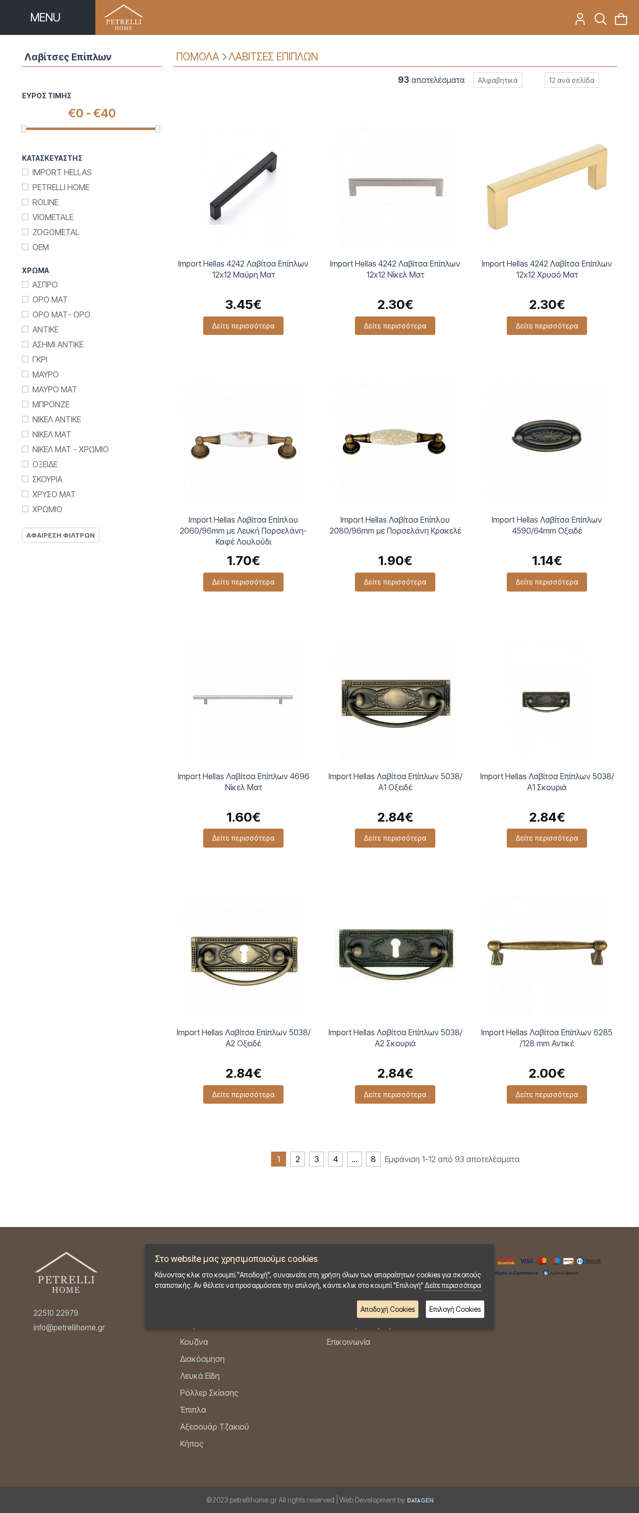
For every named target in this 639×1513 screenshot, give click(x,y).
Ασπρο (45, 285)
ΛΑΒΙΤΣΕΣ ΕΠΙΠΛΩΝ (273, 56)
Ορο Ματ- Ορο (61, 314)
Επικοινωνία (348, 1342)
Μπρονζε (50, 404)
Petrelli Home (60, 187)
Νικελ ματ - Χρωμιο (70, 449)
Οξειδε (44, 464)
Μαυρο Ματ (54, 389)
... (354, 1159)
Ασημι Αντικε (57, 344)
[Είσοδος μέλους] (577, 22)
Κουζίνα (194, 1342)
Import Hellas (62, 172)
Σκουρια (47, 479)
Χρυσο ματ (54, 494)
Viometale (52, 217)
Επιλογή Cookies (455, 1309)
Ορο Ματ (50, 299)
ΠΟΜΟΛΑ (197, 56)
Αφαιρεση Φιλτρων (60, 535)
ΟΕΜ (40, 247)
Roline (45, 202)
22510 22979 (55, 1313)
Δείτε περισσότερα (243, 325)
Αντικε (45, 329)
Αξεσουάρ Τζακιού (214, 1427)
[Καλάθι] (618, 22)
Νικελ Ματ (51, 434)
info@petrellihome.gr (69, 1327)
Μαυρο (45, 374)
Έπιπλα (193, 1410)
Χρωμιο (47, 509)
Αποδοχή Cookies (387, 1309)
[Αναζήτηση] (597, 22)
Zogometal (55, 232)
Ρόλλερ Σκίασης (209, 1393)
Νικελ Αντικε (56, 419)
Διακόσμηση (202, 1359)
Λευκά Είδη (200, 1376)
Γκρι (39, 359)
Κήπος (192, 1444)
